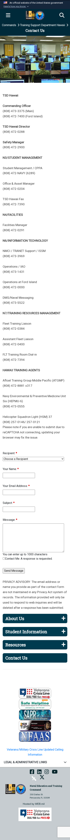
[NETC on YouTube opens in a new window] (55, 773)
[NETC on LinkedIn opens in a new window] (39, 773)
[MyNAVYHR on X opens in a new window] (42, 778)
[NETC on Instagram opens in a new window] (47, 773)
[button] (16, 6)
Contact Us (16, 658)
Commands (9, 25)
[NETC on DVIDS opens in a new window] (34, 778)
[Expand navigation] (8, 15)
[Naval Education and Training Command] (15, 789)
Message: (10, 519)
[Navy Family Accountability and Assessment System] (35, 736)
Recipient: (10, 453)
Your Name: (11, 469)
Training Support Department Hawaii (43, 25)
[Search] (62, 15)
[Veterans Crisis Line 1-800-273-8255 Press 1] (35, 693)
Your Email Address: (16, 486)
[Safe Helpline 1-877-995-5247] (35, 704)
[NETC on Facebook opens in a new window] (32, 773)
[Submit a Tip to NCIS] (35, 725)
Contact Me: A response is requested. (28, 558)
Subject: (9, 503)
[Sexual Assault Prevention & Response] (35, 714)
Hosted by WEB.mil (34, 803)
